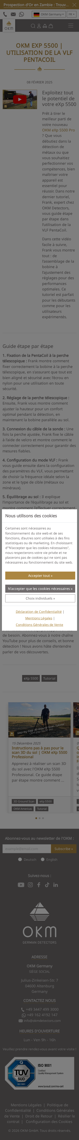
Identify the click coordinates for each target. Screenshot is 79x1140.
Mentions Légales (38, 618)
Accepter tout (39, 575)
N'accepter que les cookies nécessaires (39, 588)
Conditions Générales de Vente (39, 625)
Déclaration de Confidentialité (39, 611)
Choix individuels (39, 598)
